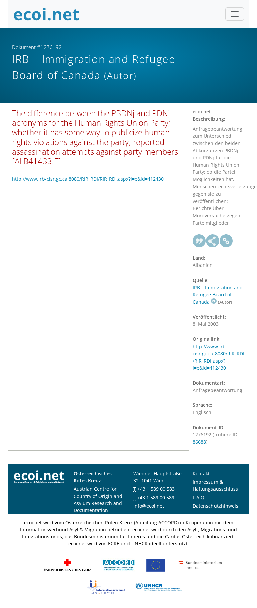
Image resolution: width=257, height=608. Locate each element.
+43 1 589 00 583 (156, 489)
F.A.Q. (199, 497)
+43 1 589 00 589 (155, 497)
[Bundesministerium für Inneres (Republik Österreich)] (200, 564)
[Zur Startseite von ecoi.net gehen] (46, 14)
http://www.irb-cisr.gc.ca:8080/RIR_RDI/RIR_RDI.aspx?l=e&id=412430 (88, 179)
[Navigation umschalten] (234, 14)
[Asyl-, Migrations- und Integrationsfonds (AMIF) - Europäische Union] (156, 564)
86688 (199, 442)
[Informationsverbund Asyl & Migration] (105, 586)
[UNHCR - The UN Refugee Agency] (158, 586)
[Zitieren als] (199, 241)
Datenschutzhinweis (215, 506)
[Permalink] (226, 241)
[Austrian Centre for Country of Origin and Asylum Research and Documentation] (118, 564)
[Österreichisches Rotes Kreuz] (67, 564)
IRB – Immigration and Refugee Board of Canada (218, 294)
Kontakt (201, 473)
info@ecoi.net (148, 506)
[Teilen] (213, 241)
